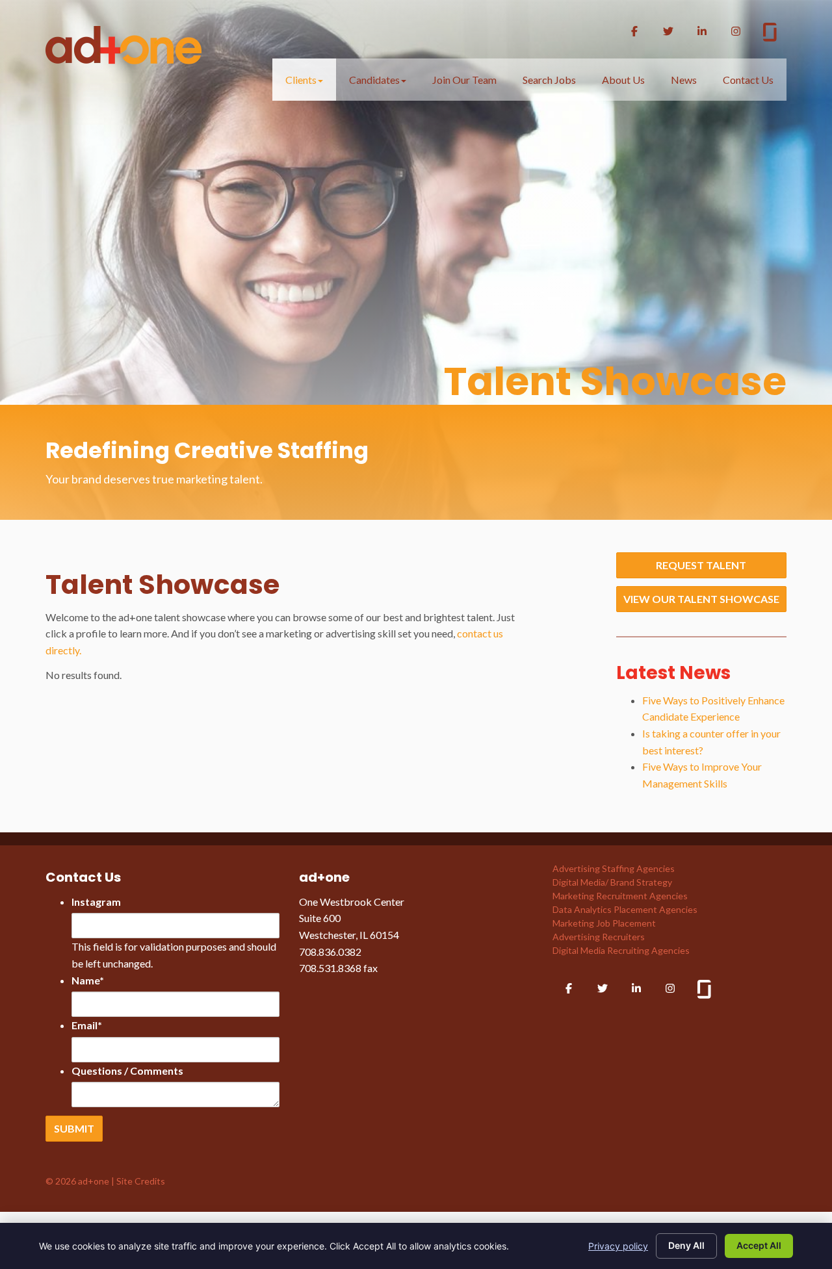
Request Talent (701, 565)
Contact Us (748, 79)
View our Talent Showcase (701, 599)
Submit (74, 1128)
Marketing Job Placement (604, 923)
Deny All (686, 1245)
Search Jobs (549, 79)
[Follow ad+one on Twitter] (668, 31)
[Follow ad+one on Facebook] (634, 31)
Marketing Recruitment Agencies (620, 895)
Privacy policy (618, 1245)
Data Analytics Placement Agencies (624, 909)
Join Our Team (464, 79)
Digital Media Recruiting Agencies (621, 950)
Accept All (758, 1245)
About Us (623, 79)
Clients (301, 79)
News (684, 79)
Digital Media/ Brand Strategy (612, 882)
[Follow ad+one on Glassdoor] (769, 34)
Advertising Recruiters (598, 936)
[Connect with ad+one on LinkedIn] (702, 31)
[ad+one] (123, 40)
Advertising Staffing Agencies (613, 868)
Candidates (374, 79)
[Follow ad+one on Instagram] (736, 31)
